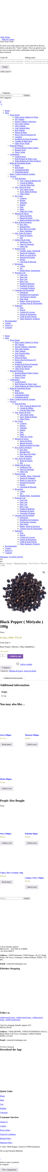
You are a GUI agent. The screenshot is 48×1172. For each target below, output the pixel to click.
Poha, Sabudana (26, 231)
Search (26, 95)
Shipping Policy (6, 1143)
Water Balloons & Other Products (28, 161)
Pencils (22, 310)
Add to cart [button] (32, 744)
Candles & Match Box (23, 141)
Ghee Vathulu (20, 126)
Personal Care (20, 273)
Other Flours (25, 194)
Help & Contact (8, 39)
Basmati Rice (25, 227)
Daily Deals (5, 37)
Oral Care (23, 275)
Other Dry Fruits (26, 211)
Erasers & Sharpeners (28, 314)
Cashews (23, 198)
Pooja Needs (15, 115)
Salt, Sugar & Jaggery (23, 233)
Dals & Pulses (20, 178)
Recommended (11, 321)
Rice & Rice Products (23, 222)
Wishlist (3, 1108)
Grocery (13, 176)
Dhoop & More (21, 132)
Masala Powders (26, 218)
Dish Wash (24, 299)
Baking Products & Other (30, 220)
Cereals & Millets (26, 183)
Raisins (22, 200)
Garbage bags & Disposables (31, 303)
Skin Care (23, 277)
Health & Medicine (27, 284)
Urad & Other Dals (27, 185)
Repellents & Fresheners (29, 295)
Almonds (23, 203)
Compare (8, 327)
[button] (24, 106)
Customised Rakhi (22, 170)
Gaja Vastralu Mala (22, 128)
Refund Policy (5, 1138)
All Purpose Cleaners (28, 297)
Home (7, 111)
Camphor (18, 137)
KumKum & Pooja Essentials (26, 139)
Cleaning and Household (24, 290)
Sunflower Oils (26, 242)
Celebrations (15, 154)
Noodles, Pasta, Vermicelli (30, 251)
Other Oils (24, 246)
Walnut (22, 205)
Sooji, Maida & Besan (28, 192)
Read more (6, 744)
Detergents (24, 292)
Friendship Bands (21, 172)
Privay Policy (5, 1130)
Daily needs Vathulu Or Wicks (26, 117)
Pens (21, 308)
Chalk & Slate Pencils (28, 317)
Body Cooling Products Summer (22, 174)
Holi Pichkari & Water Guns (26, 159)
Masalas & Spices (22, 214)
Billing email (30, 58)
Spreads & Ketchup (27, 257)
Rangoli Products (16, 146)
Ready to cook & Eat (28, 255)
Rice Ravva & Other (28, 229)
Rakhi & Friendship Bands (20, 163)
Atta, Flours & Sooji (23, 187)
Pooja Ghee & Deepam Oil (25, 135)
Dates (22, 209)
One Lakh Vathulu (22, 124)
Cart (1, 1104)
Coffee (22, 266)
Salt (21, 238)
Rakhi (17, 165)
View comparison (9, 1170)
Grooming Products (27, 288)
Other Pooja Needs (22, 143)
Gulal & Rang (20, 157)
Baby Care (24, 281)
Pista (21, 207)
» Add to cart (15, 656)
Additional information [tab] (13, 678)
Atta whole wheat (26, 189)
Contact (8, 323)
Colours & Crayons (27, 312)
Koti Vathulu (20, 130)
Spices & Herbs (26, 216)
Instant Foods (20, 249)
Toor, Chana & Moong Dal (30, 181)
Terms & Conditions (8, 1134)
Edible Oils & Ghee (22, 240)
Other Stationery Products (30, 319)
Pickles (22, 260)
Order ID (4, 58)
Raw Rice (23, 224)
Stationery (19, 306)
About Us (9, 325)
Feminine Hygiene (27, 286)
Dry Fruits (19, 196)
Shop (7, 113)
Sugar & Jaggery (26, 235)
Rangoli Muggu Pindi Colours (26, 148)
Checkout (4, 1113)
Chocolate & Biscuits (28, 262)
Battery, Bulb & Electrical (30, 301)
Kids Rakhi (19, 168)
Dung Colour (20, 152)
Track (5, 67)
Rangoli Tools (20, 150)
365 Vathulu (19, 119)
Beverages (19, 264)
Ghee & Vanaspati (27, 244)
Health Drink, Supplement (30, 271)
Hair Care (23, 279)
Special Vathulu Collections (25, 122)
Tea (21, 268)
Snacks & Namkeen (27, 253)
